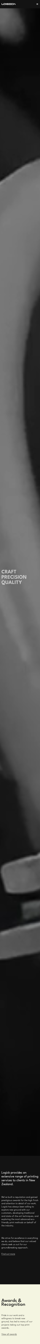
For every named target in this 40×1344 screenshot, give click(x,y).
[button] (37, 4)
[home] (8, 4)
